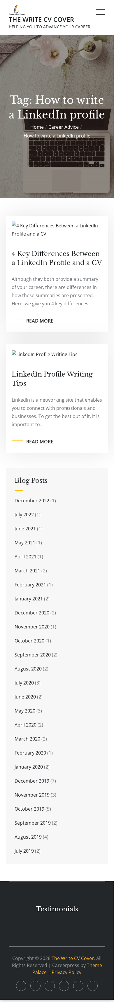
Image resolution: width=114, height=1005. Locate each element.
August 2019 (28, 837)
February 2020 (30, 753)
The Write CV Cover (41, 19)
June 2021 (25, 528)
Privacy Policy (66, 972)
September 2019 (33, 823)
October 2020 (29, 641)
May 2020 (25, 711)
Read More (39, 321)
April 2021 (25, 556)
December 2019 (32, 781)
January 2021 (29, 598)
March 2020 (27, 739)
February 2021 (30, 584)
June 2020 (25, 697)
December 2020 (32, 612)
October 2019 (29, 809)
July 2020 (24, 683)
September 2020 (33, 655)
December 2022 (32, 500)
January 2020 (29, 767)
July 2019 (24, 851)
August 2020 (28, 669)
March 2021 (27, 570)
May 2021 (25, 542)
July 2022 (24, 514)
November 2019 (32, 795)
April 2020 (25, 725)
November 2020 (32, 626)
